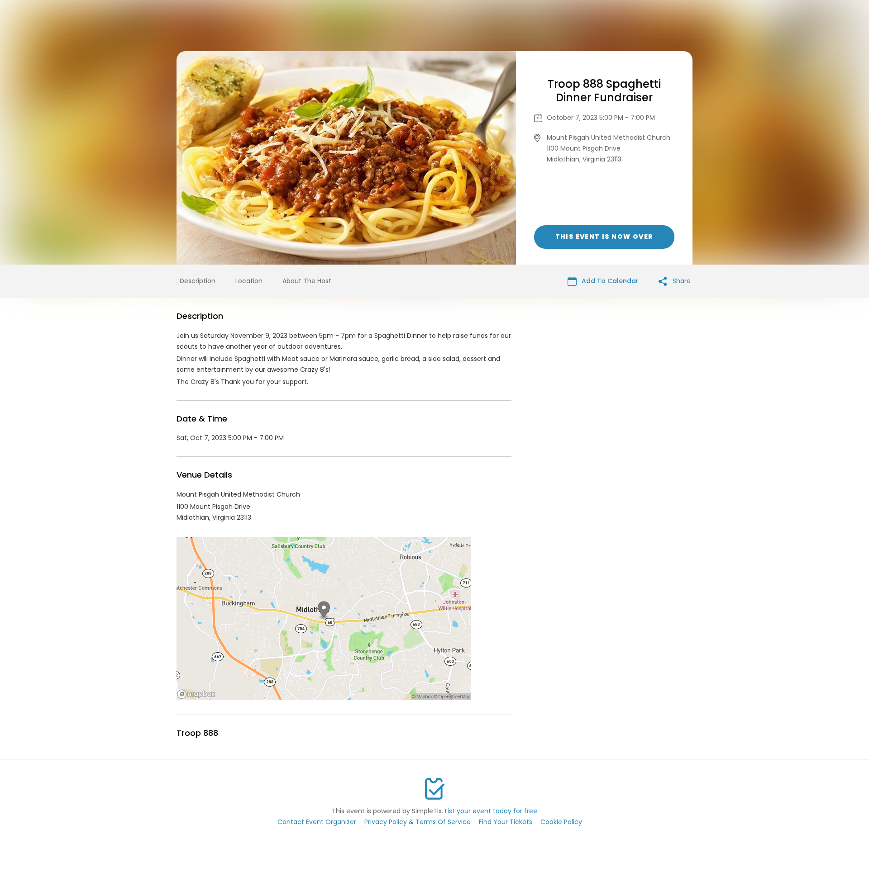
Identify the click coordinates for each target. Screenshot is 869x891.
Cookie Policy (561, 821)
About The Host (306, 280)
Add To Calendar (609, 280)
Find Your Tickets (505, 821)
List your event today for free (491, 810)
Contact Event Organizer (316, 821)
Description (197, 280)
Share (681, 280)
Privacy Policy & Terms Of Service (417, 821)
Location (249, 280)
